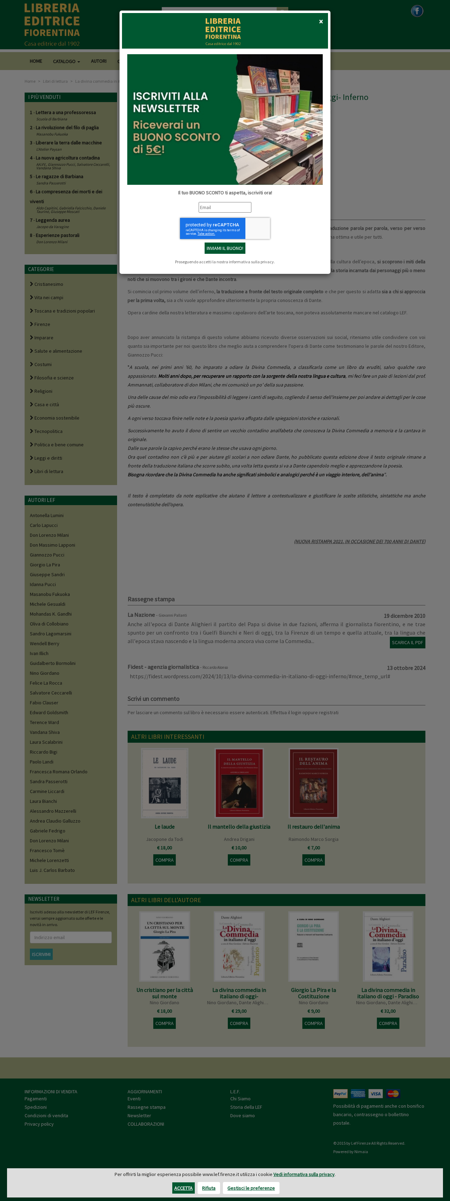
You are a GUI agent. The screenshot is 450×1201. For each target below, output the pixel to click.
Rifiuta (209, 1188)
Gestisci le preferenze (251, 1188)
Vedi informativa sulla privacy (304, 1174)
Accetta (183, 1188)
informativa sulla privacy (251, 261)
